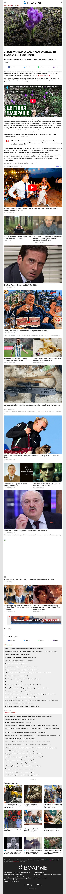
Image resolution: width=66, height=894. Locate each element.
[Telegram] (35, 885)
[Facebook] (25, 885)
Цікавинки (17, 5)
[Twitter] (28, 885)
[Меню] (4, 2)
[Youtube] (38, 885)
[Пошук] (61, 2)
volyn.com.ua (48, 859)
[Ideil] (33, 888)
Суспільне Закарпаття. (44, 75)
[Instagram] (31, 885)
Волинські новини (8, 5)
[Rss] (41, 885)
